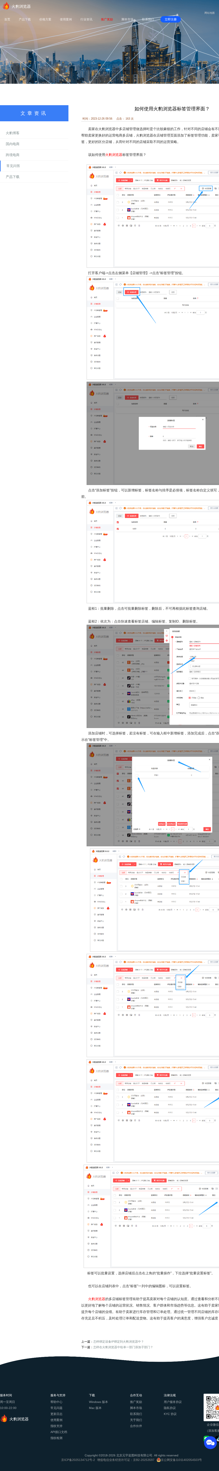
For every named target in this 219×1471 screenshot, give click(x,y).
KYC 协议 (170, 1414)
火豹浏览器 (21, 6)
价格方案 (45, 19)
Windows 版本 (98, 1402)
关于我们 (136, 1420)
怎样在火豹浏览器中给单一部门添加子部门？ (123, 1347)
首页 (7, 19)
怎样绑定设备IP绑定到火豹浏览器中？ (118, 1341)
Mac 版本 (95, 1408)
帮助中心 (56, 1402)
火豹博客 (12, 133)
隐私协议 (170, 1408)
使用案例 (66, 19)
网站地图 (209, 12)
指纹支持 (56, 1426)
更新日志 (56, 1414)
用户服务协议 (173, 1402)
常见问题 (56, 1408)
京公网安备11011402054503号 (181, 1460)
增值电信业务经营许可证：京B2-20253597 (125, 1460)
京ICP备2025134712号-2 (78, 1460)
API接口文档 (58, 1432)
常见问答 (13, 166)
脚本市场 (127, 19)
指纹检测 (56, 1438)
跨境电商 (12, 155)
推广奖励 (107, 19)
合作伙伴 (136, 1426)
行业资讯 (86, 19)
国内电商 (12, 144)
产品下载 (25, 19)
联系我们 (148, 19)
